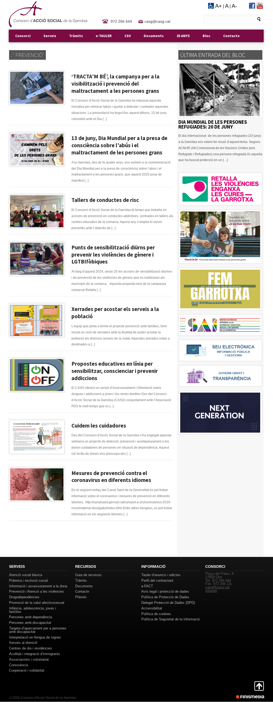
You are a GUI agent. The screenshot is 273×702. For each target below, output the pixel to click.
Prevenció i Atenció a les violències (36, 591)
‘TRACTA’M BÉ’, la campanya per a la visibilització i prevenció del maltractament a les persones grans (115, 83)
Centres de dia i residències (30, 648)
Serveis (49, 35)
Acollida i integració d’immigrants (34, 654)
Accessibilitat (151, 608)
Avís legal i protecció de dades (165, 591)
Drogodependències (24, 597)
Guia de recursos (88, 575)
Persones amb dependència (30, 617)
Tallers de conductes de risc (105, 200)
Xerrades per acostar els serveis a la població (115, 313)
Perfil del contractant (157, 581)
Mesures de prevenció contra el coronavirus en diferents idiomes (111, 477)
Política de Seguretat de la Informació (170, 619)
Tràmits (76, 35)
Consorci (23, 35)
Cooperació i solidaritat (26, 670)
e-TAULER (104, 35)
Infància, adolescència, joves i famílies (32, 610)
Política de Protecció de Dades (165, 597)
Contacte (231, 35)
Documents (154, 35)
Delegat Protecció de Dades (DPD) (168, 603)
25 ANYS (183, 35)
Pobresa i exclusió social (28, 581)
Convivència (18, 665)
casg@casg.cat (157, 21)
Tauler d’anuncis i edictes (160, 575)
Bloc (206, 35)
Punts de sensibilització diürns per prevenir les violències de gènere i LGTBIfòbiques (113, 254)
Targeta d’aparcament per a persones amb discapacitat (37, 630)
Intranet (211, 591)
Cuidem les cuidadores (98, 425)
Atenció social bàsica (25, 575)
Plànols (81, 597)
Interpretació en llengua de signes (35, 637)
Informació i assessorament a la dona (38, 586)
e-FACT (147, 586)
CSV (128, 35)
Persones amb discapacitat (30, 623)
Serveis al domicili (23, 643)
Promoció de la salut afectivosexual (36, 603)
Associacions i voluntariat (29, 659)
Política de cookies (156, 614)
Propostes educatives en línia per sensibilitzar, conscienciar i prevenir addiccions (114, 371)
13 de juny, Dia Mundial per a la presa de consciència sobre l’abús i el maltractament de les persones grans (119, 145)
